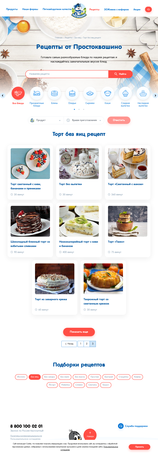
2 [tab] (79, 109)
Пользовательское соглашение (25, 439)
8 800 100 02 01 (26, 426)
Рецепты (94, 9)
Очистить (119, 120)
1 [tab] (74, 109)
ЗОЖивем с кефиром (116, 9)
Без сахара (49, 377)
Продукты (12, 9)
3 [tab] (83, 109)
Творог (105, 385)
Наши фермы (30, 9)
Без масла (80, 377)
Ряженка (65, 385)
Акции (136, 9)
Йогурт (52, 385)
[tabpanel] (37, 97)
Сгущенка (123, 377)
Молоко (21, 377)
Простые (95, 377)
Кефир (137, 377)
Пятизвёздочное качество (57, 9)
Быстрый (109, 377)
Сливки (79, 385)
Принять (139, 447)
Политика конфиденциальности (26, 436)
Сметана (92, 385)
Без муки (64, 377)
